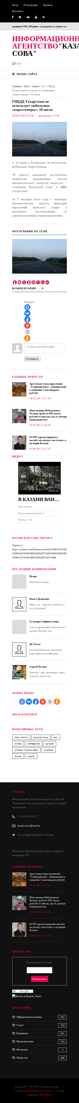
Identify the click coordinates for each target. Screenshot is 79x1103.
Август (36, 86)
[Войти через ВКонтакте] (27, 313)
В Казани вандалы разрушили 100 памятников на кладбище (39, 499)
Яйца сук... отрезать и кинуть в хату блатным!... (46, 603)
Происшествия (24, 1041)
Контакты (17, 11)
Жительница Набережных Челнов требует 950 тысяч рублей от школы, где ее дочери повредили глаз (48, 415)
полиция (48, 749)
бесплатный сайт (34, 1090)
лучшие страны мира (26, 749)
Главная (16, 86)
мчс (56, 737)
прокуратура (40, 737)
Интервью (22, 1049)
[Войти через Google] (27, 332)
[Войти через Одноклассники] (27, 338)
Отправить (32, 358)
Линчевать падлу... (39, 579)
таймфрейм (33, 743)
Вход (15, 5)
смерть (31, 756)
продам (49, 743)
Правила (47, 5)
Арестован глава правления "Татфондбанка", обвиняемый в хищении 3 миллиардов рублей (47, 388)
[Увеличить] (39, 256)
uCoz (49, 1090)
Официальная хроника (29, 1016)
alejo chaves (21, 737)
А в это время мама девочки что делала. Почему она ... (47, 626)
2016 (26, 86)
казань (18, 756)
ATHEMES (45, 1094)
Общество (22, 1057)
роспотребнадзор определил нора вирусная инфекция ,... (45, 649)
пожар (18, 743)
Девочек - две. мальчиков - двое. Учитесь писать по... (47, 671)
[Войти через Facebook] (27, 319)
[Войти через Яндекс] (27, 326)
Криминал (22, 1033)
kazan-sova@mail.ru (29, 825)
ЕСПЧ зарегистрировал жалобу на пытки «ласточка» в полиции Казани (47, 440)
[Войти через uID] (27, 307)
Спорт (20, 1025)
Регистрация (30, 5)
